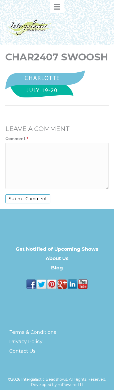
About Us (57, 258)
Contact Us (22, 351)
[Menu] (57, 6)
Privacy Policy (25, 341)
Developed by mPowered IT (57, 384)
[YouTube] (82, 283)
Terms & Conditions (32, 332)
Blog (57, 268)
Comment (16, 138)
